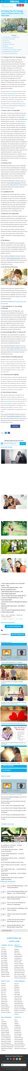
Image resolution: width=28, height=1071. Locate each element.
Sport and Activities (19, 1043)
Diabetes (16, 949)
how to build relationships (10, 93)
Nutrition (16, 985)
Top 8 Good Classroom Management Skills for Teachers (14, 603)
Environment (17, 1028)
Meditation (17, 987)
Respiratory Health (19, 967)
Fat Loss (3, 987)
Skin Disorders (18, 954)
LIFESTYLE (17, 1017)
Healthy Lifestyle (5, 1032)
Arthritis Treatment (18, 965)
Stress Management (6, 1043)
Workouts (3, 983)
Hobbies (16, 1023)
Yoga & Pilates (4, 1005)
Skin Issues (17, 953)
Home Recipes (18, 1034)
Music (15, 1019)
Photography (17, 1030)
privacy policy (9, 1069)
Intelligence (17, 1025)
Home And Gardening (19, 1045)
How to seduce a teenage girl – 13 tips (10, 763)
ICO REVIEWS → (7, 770)
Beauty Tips (4, 996)
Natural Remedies (18, 1005)
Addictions (16, 951)
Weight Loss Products (19, 1010)
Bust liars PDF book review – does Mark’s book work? (13, 607)
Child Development (5, 1036)
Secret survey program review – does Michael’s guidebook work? (11, 588)
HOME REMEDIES (19, 981)
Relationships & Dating (7, 6)
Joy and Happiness (6, 1037)
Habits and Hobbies (6, 1039)
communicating (8, 403)
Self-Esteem (4, 1025)
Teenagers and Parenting (6, 616)
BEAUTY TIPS (5, 981)
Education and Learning (20, 1048)
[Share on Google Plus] (23, 5)
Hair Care (3, 985)
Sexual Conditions (18, 963)
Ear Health (3, 951)
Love (7, 615)
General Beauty (5, 1008)
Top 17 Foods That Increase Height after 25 (14, 595)
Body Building (4, 967)
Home (2, 5)
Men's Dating (12, 615)
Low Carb (3, 949)
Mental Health (4, 971)
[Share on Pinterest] (20, 5)
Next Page (15, 426)
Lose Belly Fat (17, 958)
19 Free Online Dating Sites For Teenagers (11, 662)
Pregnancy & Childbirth (20, 1008)
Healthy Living (17, 999)
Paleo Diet (3, 998)
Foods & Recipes (5, 1007)
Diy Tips (16, 1021)
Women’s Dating (5, 1034)
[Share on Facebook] (18, 5)
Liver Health (4, 960)
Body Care (3, 990)
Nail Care (16, 983)
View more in (6, 930)
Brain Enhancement (19, 969)
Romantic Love (19, 615)
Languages (4, 1023)
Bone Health (4, 958)
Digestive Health (5, 974)
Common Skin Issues (19, 970)
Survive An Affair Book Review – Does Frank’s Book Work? (12, 598)
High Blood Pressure (19, 972)
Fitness (3, 947)
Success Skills (17, 1036)
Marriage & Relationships (7, 1046)
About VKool (17, 1061)
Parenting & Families (6, 1041)
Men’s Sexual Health (19, 974)
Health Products (18, 960)
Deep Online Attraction (13, 183)
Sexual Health (17, 961)
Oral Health (4, 954)
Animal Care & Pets (19, 1046)
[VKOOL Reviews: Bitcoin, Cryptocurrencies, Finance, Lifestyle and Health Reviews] (15, 1)
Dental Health (4, 965)
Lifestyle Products (18, 1037)
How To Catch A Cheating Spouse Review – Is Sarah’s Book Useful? (13, 611)
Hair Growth (4, 999)
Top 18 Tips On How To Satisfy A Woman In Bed (14, 808)
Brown (21, 619)
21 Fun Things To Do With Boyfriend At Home (13, 814)
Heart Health (4, 962)
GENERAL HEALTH (7, 945)
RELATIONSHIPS (6, 1017)
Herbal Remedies (18, 1003)
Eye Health (4, 953)
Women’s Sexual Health (20, 976)
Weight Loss (4, 1003)
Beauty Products (5, 1010)
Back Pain (16, 989)
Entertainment (17, 1032)
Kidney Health (4, 969)
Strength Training (5, 976)
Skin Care (3, 994)
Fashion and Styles (6, 1012)
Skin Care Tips (18, 998)
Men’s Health (4, 963)
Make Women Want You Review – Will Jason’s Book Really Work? (12, 592)
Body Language (5, 1030)
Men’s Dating (4, 1027)
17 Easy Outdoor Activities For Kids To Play (12, 862)
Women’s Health (5, 972)
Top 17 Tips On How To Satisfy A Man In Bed (13, 805)
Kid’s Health (4, 956)
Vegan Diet (17, 992)
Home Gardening (18, 1039)
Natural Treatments (19, 1007)
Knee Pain (16, 990)
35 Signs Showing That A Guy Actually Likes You (13, 723)
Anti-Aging (3, 989)
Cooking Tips (17, 1027)
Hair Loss (3, 992)
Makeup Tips (4, 1001)
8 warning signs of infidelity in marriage (10, 842)
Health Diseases (18, 956)
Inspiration (3, 1021)
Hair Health (17, 994)
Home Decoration (18, 1041)
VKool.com (12, 107)
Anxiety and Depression (20, 978)
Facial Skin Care (18, 996)
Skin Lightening (18, 1001)
